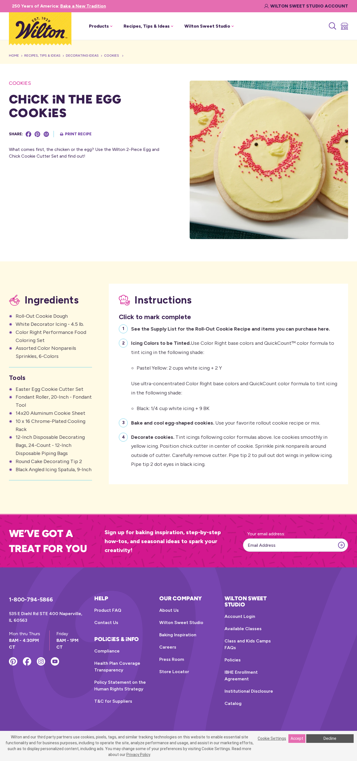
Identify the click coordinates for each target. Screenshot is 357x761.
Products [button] (99, 26)
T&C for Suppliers (113, 701)
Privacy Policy (138, 754)
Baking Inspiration (177, 634)
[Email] (46, 134)
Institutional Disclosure (249, 691)
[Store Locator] (344, 26)
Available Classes (243, 628)
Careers (167, 647)
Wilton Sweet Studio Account (309, 6)
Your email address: (266, 533)
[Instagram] (41, 661)
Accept (297, 738)
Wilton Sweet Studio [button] (207, 26)
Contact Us (106, 622)
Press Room (171, 659)
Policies (233, 660)
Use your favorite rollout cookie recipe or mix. (225, 423)
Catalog (233, 703)
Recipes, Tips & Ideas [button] (147, 26)
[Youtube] (55, 661)
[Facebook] (28, 134)
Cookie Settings (272, 738)
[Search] (332, 26)
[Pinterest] (37, 134)
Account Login (240, 616)
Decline (330, 738)
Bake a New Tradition (83, 6)
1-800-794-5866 (31, 599)
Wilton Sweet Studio (181, 622)
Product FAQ (107, 610)
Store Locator (174, 671)
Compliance (107, 651)
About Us (169, 610)
